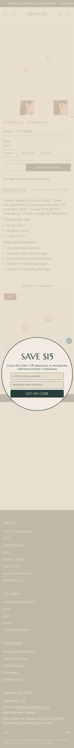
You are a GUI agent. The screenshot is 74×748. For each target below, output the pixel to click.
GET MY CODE (36, 394)
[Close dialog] (69, 340)
